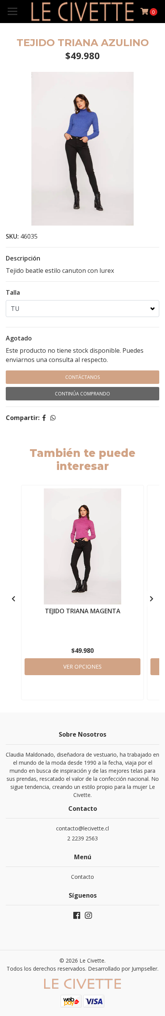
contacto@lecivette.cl (82, 828)
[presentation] (13, 598)
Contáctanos (82, 377)
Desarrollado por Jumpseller (122, 968)
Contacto (82, 876)
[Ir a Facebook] (76, 916)
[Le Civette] (82, 11)
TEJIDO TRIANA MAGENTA (82, 611)
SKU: (12, 236)
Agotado (19, 338)
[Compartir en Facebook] (44, 417)
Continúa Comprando (82, 393)
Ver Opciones (82, 666)
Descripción (23, 258)
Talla (13, 292)
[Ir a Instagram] (88, 916)
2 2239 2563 (82, 838)
